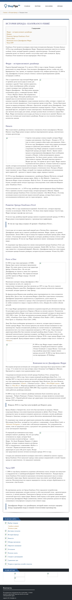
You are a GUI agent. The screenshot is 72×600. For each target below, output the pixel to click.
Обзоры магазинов (14, 542)
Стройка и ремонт (14, 526)
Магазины (49, 6)
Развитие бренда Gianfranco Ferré (18, 36)
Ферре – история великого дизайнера (19, 32)
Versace (8, 340)
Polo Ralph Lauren (53, 383)
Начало (9, 34)
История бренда (13, 12)
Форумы (37, 6)
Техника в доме (13, 528)
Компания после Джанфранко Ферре (19, 40)
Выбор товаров (13, 523)
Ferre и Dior (11, 38)
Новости (11, 538)
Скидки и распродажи (15, 557)
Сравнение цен (13, 560)
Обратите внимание (14, 546)
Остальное (11, 549)
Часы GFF (10, 43)
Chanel (23, 383)
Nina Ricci (15, 385)
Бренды (60, 6)
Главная (27, 6)
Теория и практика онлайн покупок (20, 564)
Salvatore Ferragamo (13, 424)
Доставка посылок (14, 531)
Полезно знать (13, 553)
